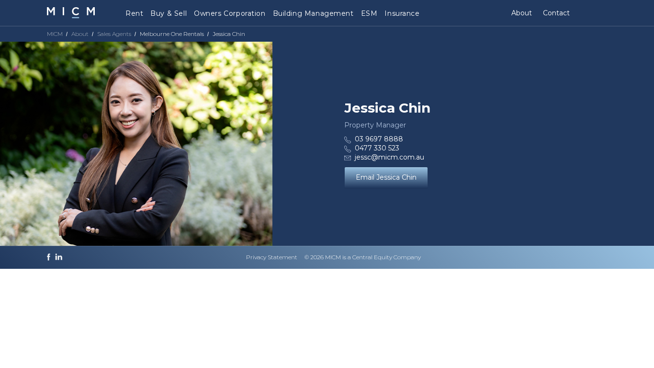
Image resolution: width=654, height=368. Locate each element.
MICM (55, 33)
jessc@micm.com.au (389, 157)
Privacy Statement (271, 257)
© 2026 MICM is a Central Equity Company (362, 257)
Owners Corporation (229, 13)
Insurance (401, 13)
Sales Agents (114, 33)
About (521, 13)
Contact (556, 13)
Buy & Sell (168, 13)
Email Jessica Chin (386, 177)
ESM (369, 13)
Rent (134, 13)
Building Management (313, 13)
